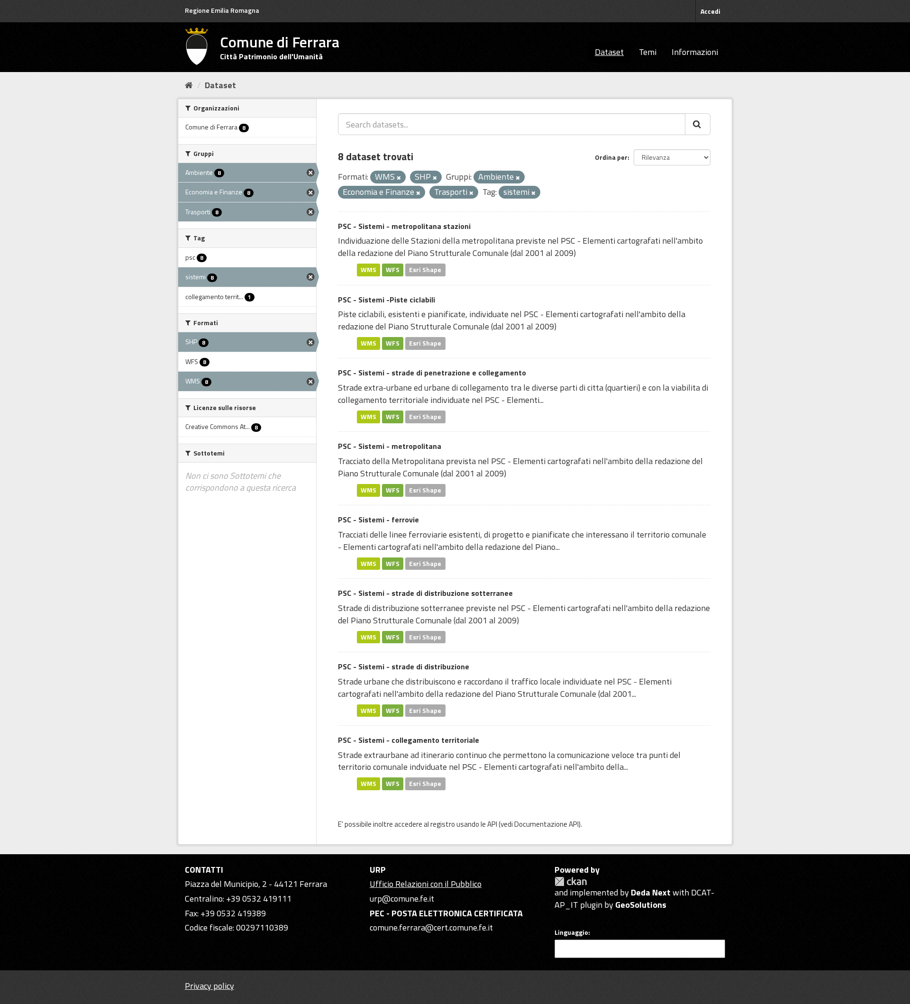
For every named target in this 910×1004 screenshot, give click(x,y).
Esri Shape (425, 269)
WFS (393, 269)
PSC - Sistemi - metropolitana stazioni (404, 226)
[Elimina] (399, 178)
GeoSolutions (640, 904)
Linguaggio (571, 932)
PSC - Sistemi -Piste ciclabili (386, 299)
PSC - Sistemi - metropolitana (389, 446)
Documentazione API (546, 824)
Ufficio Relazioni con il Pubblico (426, 883)
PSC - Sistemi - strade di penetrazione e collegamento (432, 372)
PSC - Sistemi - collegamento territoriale (408, 740)
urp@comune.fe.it (402, 898)
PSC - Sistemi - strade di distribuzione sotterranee (425, 593)
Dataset (609, 52)
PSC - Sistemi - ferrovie (378, 519)
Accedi (710, 11)
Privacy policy (209, 985)
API (492, 824)
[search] (697, 124)
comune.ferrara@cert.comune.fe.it (431, 927)
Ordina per (611, 157)
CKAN (571, 881)
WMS (368, 269)
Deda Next (651, 892)
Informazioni (695, 52)
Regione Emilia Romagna (222, 10)
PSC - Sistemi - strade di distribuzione (403, 666)
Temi (647, 52)
